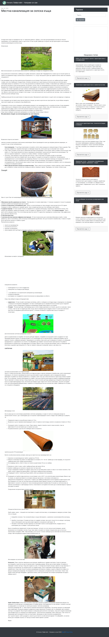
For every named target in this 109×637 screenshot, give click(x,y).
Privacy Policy (69, 632)
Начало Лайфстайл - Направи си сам (21, 3)
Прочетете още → (83, 78)
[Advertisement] (36, 26)
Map (63, 632)
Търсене (81, 20)
